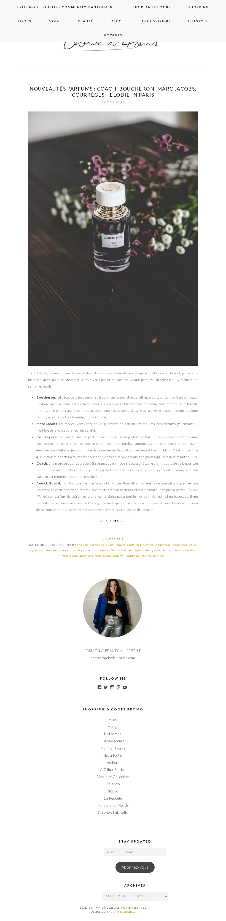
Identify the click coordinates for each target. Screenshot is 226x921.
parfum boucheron (138, 555)
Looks (24, 21)
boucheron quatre (57, 550)
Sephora (113, 762)
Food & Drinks (155, 21)
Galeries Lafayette (113, 812)
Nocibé (113, 791)
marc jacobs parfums (109, 555)
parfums (159, 555)
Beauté (85, 21)
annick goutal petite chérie (135, 544)
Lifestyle (198, 21)
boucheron (163, 544)
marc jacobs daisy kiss (77, 555)
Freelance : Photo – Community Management (66, 7)
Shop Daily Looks (152, 7)
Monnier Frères (113, 748)
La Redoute (113, 798)
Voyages (113, 35)
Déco (116, 21)
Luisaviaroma (113, 741)
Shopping (199, 7)
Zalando (113, 784)
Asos (113, 719)
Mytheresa (113, 734)
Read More (113, 520)
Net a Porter (113, 755)
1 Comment (113, 538)
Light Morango (123, 911)
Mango (113, 726)
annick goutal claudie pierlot (95, 544)
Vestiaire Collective (113, 777)
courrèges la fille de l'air (109, 550)
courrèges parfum (140, 550)
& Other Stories (113, 769)
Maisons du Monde (113, 805)
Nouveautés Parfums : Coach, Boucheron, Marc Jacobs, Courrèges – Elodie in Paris (112, 92)
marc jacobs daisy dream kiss (174, 550)
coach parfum (81, 550)
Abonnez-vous (135, 867)
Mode (55, 21)
